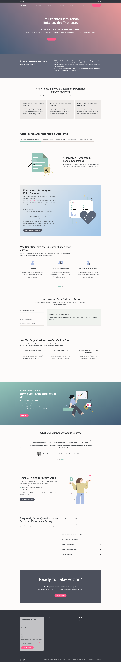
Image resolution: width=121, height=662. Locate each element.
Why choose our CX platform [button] (64, 39)
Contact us (22, 1)
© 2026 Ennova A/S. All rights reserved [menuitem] (50, 659)
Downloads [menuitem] (92, 628)
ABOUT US (81, 5)
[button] (59, 286)
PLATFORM (39, 5)
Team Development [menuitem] (79, 624)
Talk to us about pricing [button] (27, 499)
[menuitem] (62, 659)
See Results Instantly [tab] (27, 319)
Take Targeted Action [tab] (27, 323)
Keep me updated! (27, 647)
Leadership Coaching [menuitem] (80, 620)
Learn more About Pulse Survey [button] (32, 230)
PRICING (72, 5)
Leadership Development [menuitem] (80, 622)
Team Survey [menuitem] (50, 624)
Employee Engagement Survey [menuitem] (53, 622)
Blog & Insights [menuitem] (92, 622)
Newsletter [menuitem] (92, 629)
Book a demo (96, 5)
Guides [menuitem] (91, 626)
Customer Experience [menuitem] (52, 633)
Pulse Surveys (33, 200)
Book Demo (51, 39)
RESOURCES (61, 5)
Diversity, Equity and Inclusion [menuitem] (67, 626)
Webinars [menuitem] (91, 624)
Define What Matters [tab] (27, 310)
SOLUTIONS (50, 5)
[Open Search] (95, 1)
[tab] (30, 139)
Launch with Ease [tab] (26, 315)
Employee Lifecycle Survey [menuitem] (53, 626)
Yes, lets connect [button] (60, 595)
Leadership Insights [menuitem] (65, 622)
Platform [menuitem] (49, 620)
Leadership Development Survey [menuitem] (52, 630)
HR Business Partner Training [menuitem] (81, 626)
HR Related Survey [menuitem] (51, 628)
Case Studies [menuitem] (92, 620)
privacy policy (37, 642)
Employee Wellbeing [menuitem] (65, 620)
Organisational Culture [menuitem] (66, 624)
